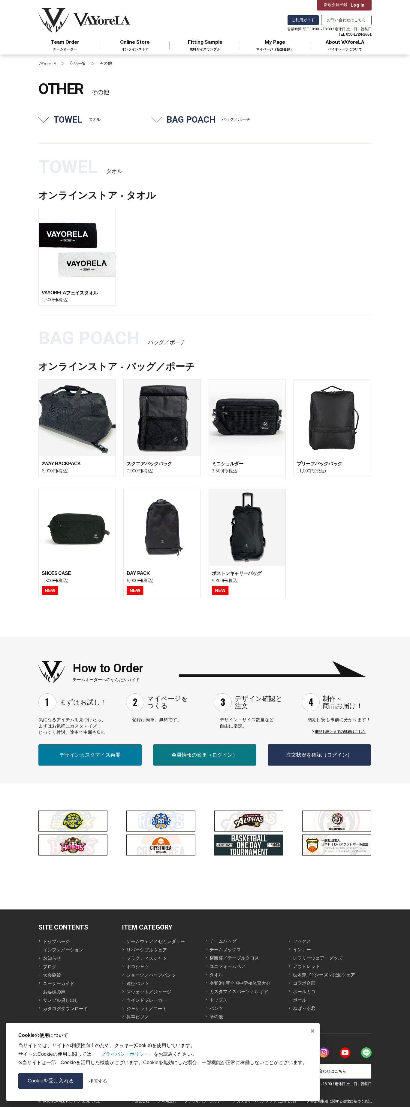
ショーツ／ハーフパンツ (151, 975)
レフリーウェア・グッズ (317, 957)
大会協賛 (52, 975)
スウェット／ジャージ (148, 991)
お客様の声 (54, 991)
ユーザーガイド (58, 983)
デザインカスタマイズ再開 (90, 755)
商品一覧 (77, 63)
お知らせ (52, 958)
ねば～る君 (304, 1008)
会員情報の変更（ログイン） (204, 755)
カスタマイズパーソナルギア (239, 991)
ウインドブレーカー (146, 1000)
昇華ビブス (137, 1016)
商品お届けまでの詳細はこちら (340, 732)
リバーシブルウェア (146, 949)
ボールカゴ (304, 991)
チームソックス (225, 949)
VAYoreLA (47, 63)
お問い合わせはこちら (346, 20)
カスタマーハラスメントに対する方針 (267, 1101)
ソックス (302, 941)
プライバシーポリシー (206, 1101)
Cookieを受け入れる (51, 1081)
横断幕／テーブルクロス (234, 957)
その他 (216, 1016)
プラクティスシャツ (146, 958)
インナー (302, 949)
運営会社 (142, 1101)
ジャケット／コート (146, 1008)
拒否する (98, 1081)
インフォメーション (63, 949)
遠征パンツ (137, 983)
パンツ (216, 1008)
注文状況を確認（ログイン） (319, 755)
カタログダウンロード (65, 1008)
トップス (219, 999)
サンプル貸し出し (61, 1000)
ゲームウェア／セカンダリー (155, 941)
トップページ (56, 941)
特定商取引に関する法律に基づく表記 (341, 1101)
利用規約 (169, 1101)
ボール (299, 999)
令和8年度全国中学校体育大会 (240, 983)
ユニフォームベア (228, 966)
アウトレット (306, 966)
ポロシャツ (137, 966)
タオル (216, 974)
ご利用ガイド (303, 20)
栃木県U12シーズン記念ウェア (324, 974)
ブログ (49, 966)
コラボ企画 (304, 983)
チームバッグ (223, 941)
